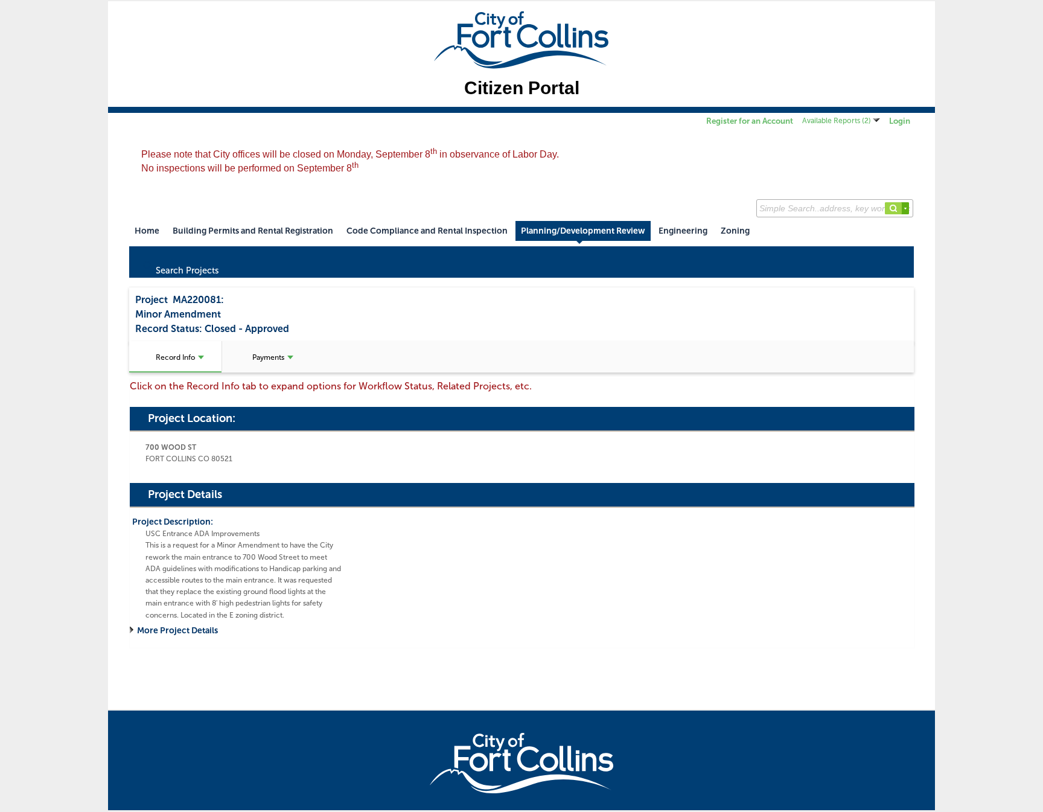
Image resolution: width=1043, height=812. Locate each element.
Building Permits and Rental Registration (253, 231)
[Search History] (905, 208)
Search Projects (180, 267)
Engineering (683, 231)
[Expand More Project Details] (133, 630)
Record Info (175, 357)
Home (147, 231)
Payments (268, 357)
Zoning (735, 231)
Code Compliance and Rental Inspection (427, 231)
